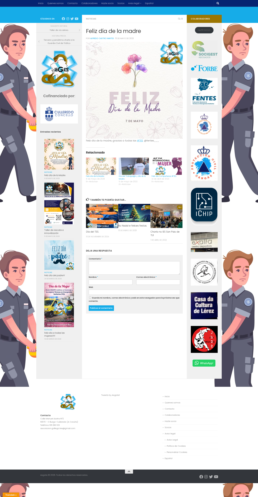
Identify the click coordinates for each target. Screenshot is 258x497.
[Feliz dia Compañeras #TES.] (167, 166)
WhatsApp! (206, 363)
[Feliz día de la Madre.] (101, 166)
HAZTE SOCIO (204, 30)
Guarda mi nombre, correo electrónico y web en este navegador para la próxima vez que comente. (134, 299)
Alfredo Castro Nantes (102, 38)
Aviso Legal (172, 439)
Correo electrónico (146, 277)
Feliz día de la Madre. (95, 176)
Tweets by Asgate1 (110, 395)
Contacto (72, 3)
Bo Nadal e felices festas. (132, 225)
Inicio (41, 3)
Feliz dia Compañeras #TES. (164, 176)
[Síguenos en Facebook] (63, 18)
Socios (120, 3)
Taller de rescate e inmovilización (54, 232)
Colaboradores (89, 3)
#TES (140, 140)
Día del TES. (92, 231)
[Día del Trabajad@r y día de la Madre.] (134, 166)
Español (149, 3)
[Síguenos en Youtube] (76, 18)
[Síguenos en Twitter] (72, 18)
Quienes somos (55, 3)
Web (91, 287)
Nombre (93, 277)
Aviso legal (133, 3)
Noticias (91, 18)
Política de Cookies (176, 446)
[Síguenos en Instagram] (67, 18)
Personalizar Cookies (177, 452)
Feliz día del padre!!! (54, 275)
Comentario (95, 258)
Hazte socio (107, 3)
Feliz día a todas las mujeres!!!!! (54, 334)
